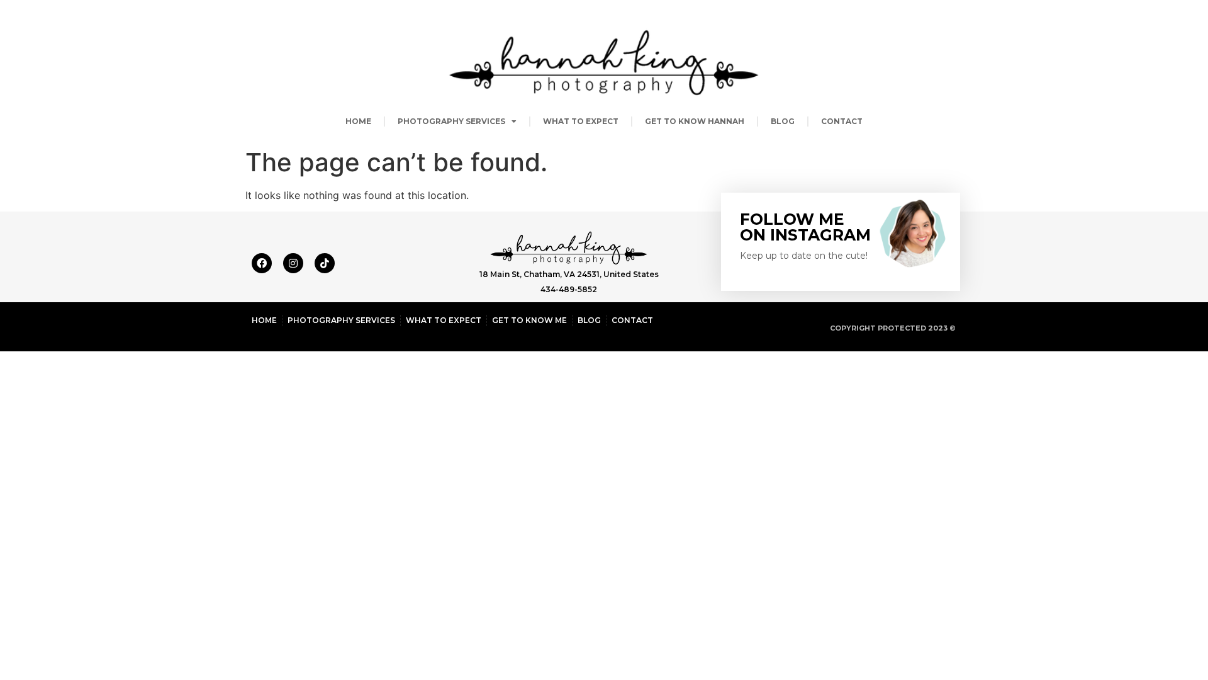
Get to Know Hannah (694, 121)
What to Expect (580, 121)
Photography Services (451, 121)
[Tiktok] (325, 263)
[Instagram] (293, 263)
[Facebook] (262, 263)
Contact (842, 121)
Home (358, 121)
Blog (783, 121)
